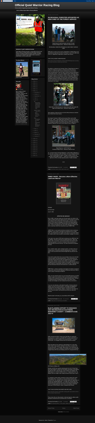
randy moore (63, 169)
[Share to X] (73, 167)
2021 (34, 90)
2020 (34, 138)
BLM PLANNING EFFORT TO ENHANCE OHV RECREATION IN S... (37, 122)
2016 (34, 146)
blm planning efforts (55, 403)
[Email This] (70, 167)
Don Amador (20, 89)
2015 (34, 148)
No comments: (66, 298)
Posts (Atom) (66, 411)
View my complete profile (21, 123)
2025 (34, 83)
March (35, 132)
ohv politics (64, 300)
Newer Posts (51, 408)
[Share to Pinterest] (76, 167)
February (36, 134)
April (35, 130)
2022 (34, 88)
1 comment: (65, 167)
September (37, 96)
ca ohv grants (62, 403)
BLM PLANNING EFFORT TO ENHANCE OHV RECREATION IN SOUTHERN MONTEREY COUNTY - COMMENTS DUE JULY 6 (62, 310)
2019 (34, 140)
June (35, 99)
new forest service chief (56, 169)
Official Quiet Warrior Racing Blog (37, 5)
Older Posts (76, 408)
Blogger (54, 420)
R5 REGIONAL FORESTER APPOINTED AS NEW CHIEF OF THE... (37, 105)
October (36, 94)
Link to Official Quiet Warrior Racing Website (27, 10)
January (36, 136)
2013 (34, 151)
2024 (34, 85)
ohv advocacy (59, 300)
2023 (34, 86)
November (36, 92)
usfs (68, 169)
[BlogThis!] (72, 167)
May (35, 128)
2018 (34, 142)
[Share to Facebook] (74, 167)
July (35, 98)
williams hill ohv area (70, 403)
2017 (34, 144)
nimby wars (53, 300)
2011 (34, 155)
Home (63, 408)
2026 (34, 81)
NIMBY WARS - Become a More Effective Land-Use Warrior (37, 113)
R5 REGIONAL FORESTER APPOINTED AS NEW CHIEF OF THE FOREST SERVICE (63, 18)
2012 (34, 153)
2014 (34, 149)
